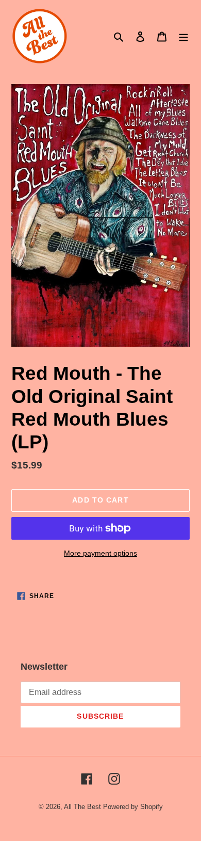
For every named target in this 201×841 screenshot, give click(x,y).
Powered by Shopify (133, 807)
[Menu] (183, 36)
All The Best (82, 807)
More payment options (100, 553)
